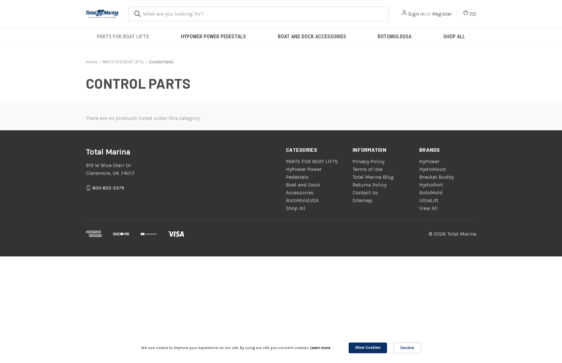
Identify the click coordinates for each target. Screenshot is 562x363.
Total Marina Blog (373, 177)
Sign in (416, 14)
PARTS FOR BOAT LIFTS (123, 36)
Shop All (454, 36)
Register (442, 14)
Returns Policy (369, 185)
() (472, 14)
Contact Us (365, 192)
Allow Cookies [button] (368, 347)
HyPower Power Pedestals (213, 36)
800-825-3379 (108, 187)
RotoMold (431, 192)
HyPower (429, 161)
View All (428, 208)
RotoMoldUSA (394, 36)
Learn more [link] (320, 347)
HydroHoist (432, 169)
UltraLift (428, 200)
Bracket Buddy (436, 177)
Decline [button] (407, 347)
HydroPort (431, 185)
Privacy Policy (368, 161)
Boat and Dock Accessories (312, 36)
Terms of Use (367, 169)
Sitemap (362, 200)
